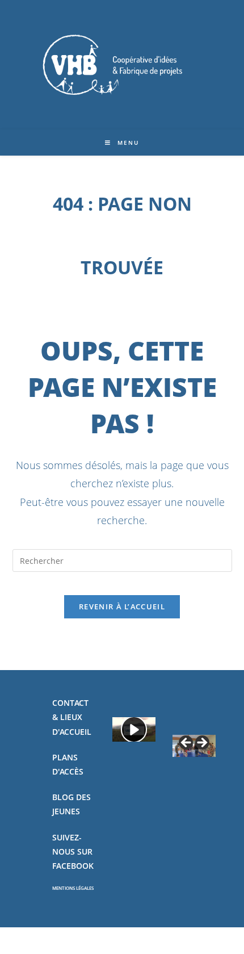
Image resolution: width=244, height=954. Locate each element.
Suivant (201, 743)
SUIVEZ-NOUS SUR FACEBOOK (73, 851)
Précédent (186, 743)
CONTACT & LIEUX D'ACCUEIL (71, 717)
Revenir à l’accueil (122, 606)
